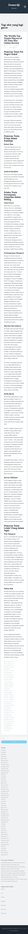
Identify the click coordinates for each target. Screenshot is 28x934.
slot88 (2, 889)
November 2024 (5, 791)
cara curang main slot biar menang (9, 668)
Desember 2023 (5, 813)
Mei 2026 (3, 754)
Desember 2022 (5, 838)
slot (2, 893)
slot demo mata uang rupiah (9, 714)
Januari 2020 (4, 854)
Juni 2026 (3, 752)
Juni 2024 (3, 801)
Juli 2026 (3, 750)
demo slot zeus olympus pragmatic (8, 688)
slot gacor (3, 905)
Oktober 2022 (4, 842)
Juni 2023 (3, 826)
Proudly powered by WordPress (10, 928)
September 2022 (5, 844)
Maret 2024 (4, 807)
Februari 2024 (4, 809)
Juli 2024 (3, 799)
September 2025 (5, 770)
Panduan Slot (14, 47)
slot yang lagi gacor (8, 725)
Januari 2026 (4, 762)
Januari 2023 (4, 836)
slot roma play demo (8, 723)
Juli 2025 (3, 774)
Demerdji (14, 5)
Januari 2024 (4, 811)
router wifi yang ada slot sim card (8, 703)
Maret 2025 (4, 783)
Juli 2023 (3, 824)
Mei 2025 (3, 779)
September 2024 (5, 795)
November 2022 (5, 840)
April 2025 (3, 781)
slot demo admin (10, 705)
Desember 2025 (5, 764)
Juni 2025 (3, 777)
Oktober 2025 (4, 768)
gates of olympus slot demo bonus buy (8, 692)
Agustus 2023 (4, 822)
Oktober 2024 (4, 793)
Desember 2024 (5, 789)
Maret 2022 (4, 850)
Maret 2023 (4, 832)
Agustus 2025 (4, 772)
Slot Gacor (3, 909)
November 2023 (5, 815)
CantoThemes (15, 930)
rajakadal (3, 901)
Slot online (3, 913)
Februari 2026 (4, 760)
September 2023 (5, 820)
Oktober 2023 (4, 818)
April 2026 (3, 756)
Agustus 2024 (4, 797)
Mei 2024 (3, 803)
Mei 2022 (3, 846)
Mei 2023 (3, 828)
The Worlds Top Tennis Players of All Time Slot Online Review (13, 39)
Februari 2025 (4, 785)
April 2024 (3, 805)
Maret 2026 (4, 758)
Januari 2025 (4, 787)
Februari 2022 (4, 852)
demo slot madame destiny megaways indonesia (8, 681)
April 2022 (3, 848)
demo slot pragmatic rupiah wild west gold (9, 685)
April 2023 (3, 830)
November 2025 (5, 766)
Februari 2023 (4, 834)
